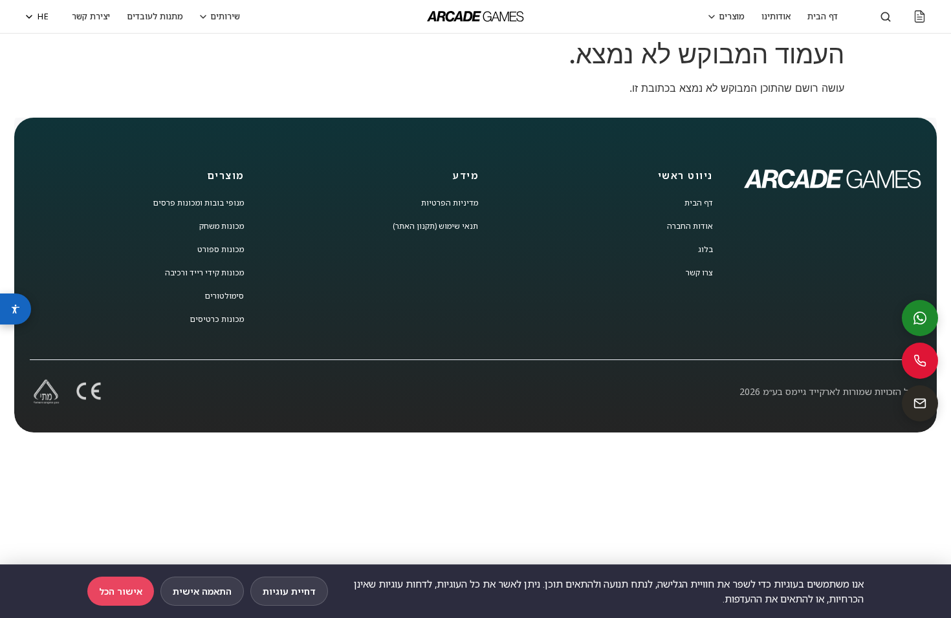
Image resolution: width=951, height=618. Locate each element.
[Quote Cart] (920, 16)
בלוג (705, 249)
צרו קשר (699, 272)
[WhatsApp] (920, 318)
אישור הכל (120, 591)
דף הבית (698, 202)
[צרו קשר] (920, 403)
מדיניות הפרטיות (449, 202)
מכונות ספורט (220, 249)
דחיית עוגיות (289, 591)
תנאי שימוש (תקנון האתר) (435, 225)
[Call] (920, 361)
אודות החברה (690, 225)
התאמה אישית (202, 591)
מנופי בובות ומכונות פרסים (198, 202)
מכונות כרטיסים (217, 319)
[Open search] (885, 16)
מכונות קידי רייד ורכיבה (204, 272)
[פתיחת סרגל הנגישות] (15, 309)
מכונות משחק (221, 225)
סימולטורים (224, 295)
